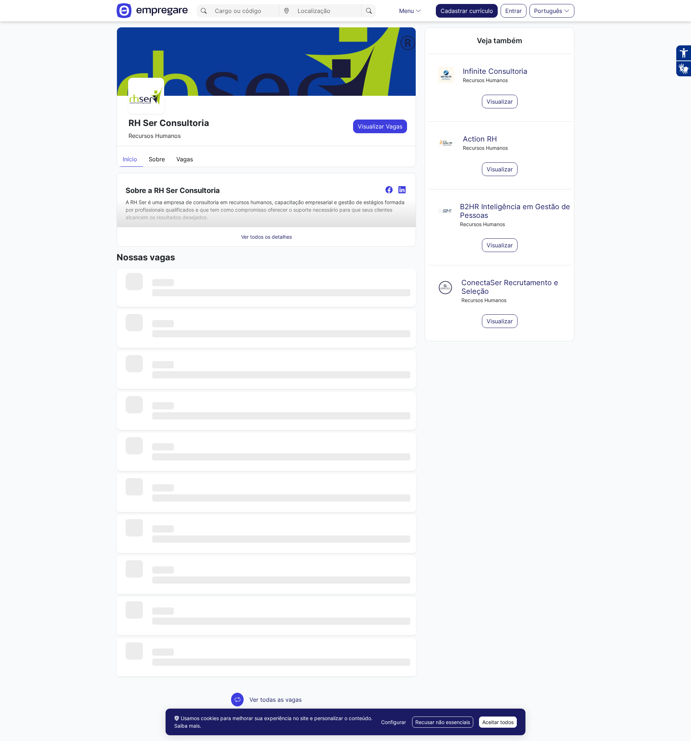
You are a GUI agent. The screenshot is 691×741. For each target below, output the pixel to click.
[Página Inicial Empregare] (152, 10)
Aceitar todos (498, 722)
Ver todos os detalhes (266, 237)
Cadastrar (467, 10)
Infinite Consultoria (495, 71)
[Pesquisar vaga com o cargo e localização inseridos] (368, 10)
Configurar (393, 722)
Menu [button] (407, 10)
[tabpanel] (266, 445)
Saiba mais (187, 726)
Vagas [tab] (184, 159)
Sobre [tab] (157, 159)
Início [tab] (130, 159)
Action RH (480, 139)
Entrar (513, 10)
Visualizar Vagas (380, 126)
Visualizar (500, 101)
